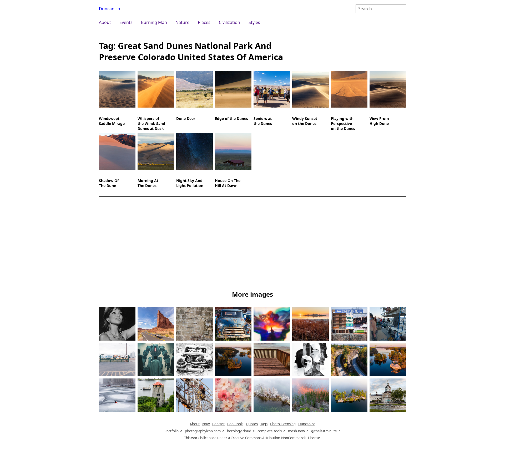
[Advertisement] (252, 244)
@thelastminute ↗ (326, 431)
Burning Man (154, 22)
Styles (254, 22)
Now (206, 424)
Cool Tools (235, 424)
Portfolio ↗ (173, 431)
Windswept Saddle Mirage (112, 121)
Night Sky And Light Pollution (189, 183)
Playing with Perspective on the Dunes (343, 123)
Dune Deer (185, 118)
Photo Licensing (283, 424)
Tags (263, 424)
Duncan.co (109, 9)
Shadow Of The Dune (109, 183)
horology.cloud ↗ (241, 431)
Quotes (252, 424)
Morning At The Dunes (148, 183)
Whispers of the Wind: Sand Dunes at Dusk (151, 123)
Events (126, 22)
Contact (218, 424)
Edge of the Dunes (231, 118)
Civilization (229, 22)
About (105, 22)
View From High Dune (379, 121)
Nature (182, 22)
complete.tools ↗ (271, 431)
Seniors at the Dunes (263, 121)
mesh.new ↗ (298, 431)
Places (204, 22)
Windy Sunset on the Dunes (304, 121)
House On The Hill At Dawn (227, 183)
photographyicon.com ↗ (204, 431)
